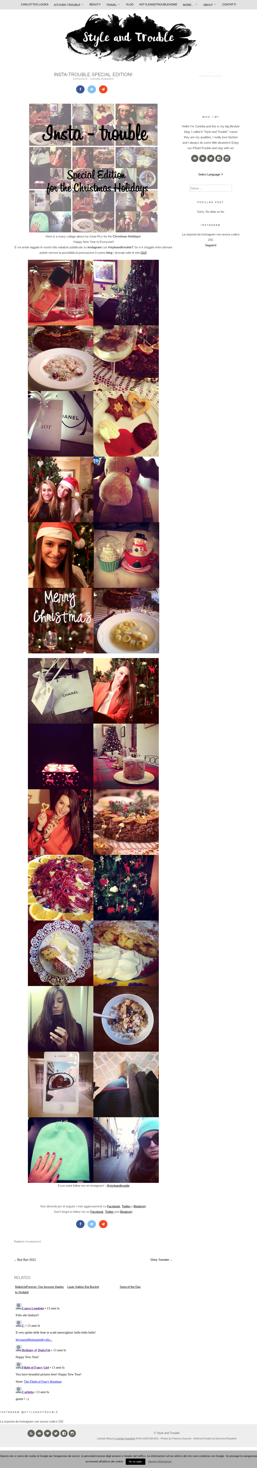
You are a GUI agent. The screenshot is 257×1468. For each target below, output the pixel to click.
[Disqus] (93, 1351)
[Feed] (31, 1433)
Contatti (229, 4)
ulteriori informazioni (159, 1461)
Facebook (113, 1206)
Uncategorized (33, 1241)
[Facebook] (80, 89)
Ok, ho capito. (135, 1461)
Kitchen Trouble (67, 4)
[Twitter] (92, 89)
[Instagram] (226, 158)
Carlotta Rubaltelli (102, 78)
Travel (111, 4)
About (208, 4)
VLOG (130, 4)
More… (188, 4)
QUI (143, 252)
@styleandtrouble (118, 1185)
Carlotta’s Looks (34, 4)
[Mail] (103, 89)
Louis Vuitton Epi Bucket (83, 1286)
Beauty (95, 4)
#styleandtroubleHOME (158, 4)
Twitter (126, 1206)
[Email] (194, 158)
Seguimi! (210, 245)
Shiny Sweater (161, 1259)
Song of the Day (130, 1286)
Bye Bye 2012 (25, 1259)
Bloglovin (139, 1206)
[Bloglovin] (202, 158)
